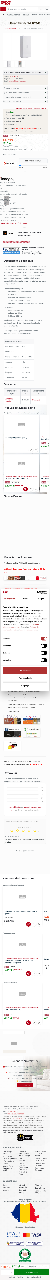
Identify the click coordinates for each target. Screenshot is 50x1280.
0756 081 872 (14, 76)
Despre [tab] (41, 599)
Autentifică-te (14, 807)
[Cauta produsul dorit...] (40, 9)
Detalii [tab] (25, 599)
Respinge (25, 686)
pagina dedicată (35, 764)
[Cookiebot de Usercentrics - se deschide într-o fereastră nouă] (37, 592)
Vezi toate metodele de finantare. (16, 242)
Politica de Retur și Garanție (17, 93)
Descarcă (36, 400)
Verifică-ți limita (21, 223)
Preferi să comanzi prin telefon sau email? (23, 72)
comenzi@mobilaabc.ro (17, 81)
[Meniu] (3, 9)
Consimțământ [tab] (9, 599)
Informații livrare (12, 88)
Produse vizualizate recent (13, 1032)
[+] (12, 1272)
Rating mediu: (25, 827)
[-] (3, 1272)
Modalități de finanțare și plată (18, 97)
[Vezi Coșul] (47, 9)
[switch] (44, 646)
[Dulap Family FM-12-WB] (25, 513)
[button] (31, 1272)
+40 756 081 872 (18, 1118)
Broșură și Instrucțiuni (12, 101)
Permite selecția (25, 678)
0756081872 (13, 1111)
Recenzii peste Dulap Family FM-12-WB (22, 821)
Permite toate (25, 671)
